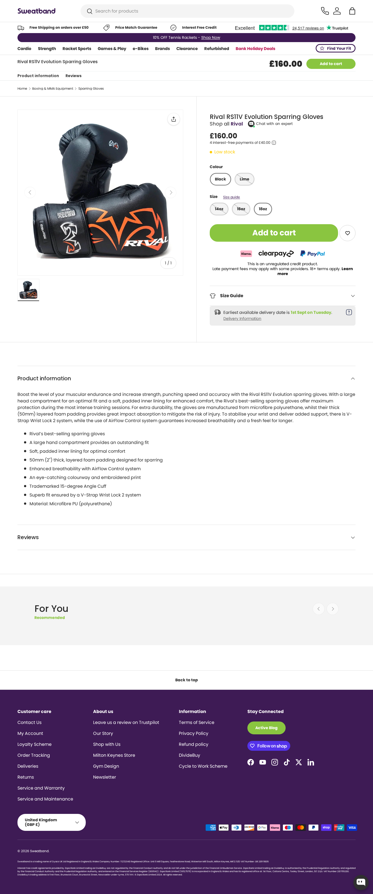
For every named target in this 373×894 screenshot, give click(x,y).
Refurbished (216, 48)
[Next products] (333, 609)
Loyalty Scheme (34, 744)
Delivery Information (242, 318)
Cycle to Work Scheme (203, 766)
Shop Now (211, 37)
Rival (237, 123)
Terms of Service (196, 722)
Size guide (231, 197)
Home (22, 88)
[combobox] (187, 11)
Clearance (187, 48)
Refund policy (193, 744)
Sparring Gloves (91, 88)
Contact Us (29, 722)
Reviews (74, 75)
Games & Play (112, 48)
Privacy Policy (193, 733)
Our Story (103, 733)
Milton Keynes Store (114, 755)
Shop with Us (106, 744)
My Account (30, 733)
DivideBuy (189, 755)
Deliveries (27, 766)
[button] (352, 11)
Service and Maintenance (45, 799)
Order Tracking (33, 755)
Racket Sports (77, 48)
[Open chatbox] (361, 882)
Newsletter (104, 777)
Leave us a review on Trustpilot (126, 722)
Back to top (186, 680)
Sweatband (39, 851)
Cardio (24, 48)
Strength (47, 48)
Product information (38, 75)
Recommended (49, 617)
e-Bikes (141, 48)
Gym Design (106, 766)
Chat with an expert (274, 123)
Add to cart (331, 63)
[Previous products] (319, 609)
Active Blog (266, 728)
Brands (162, 48)
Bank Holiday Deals (255, 48)
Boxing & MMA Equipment (52, 88)
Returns (25, 777)
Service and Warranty (41, 788)
